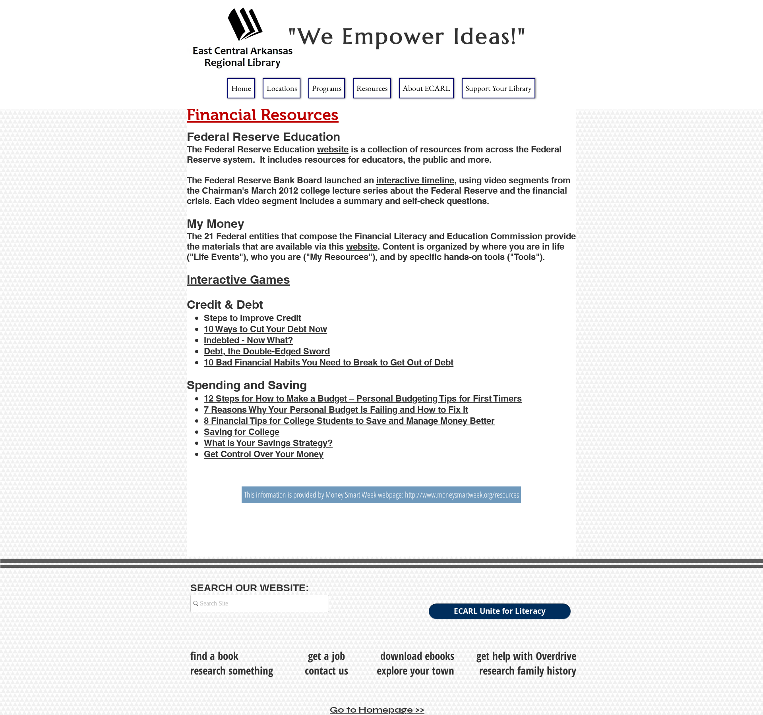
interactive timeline (415, 180)
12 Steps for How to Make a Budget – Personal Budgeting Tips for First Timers (363, 398)
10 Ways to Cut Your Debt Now (265, 329)
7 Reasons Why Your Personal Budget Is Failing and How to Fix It (336, 409)
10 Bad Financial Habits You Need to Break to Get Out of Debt (328, 362)
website (333, 149)
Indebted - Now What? (248, 340)
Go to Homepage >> (377, 710)
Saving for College (241, 432)
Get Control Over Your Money (263, 454)
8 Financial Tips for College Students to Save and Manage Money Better (349, 420)
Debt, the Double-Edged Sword (267, 351)
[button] (281, 88)
